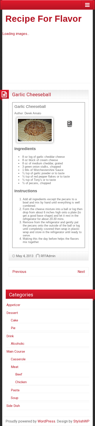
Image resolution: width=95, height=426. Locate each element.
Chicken (21, 382)
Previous (19, 272)
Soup (14, 398)
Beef (18, 374)
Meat (14, 367)
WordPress (46, 421)
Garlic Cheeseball (31, 94)
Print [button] (69, 125)
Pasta (15, 390)
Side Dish (13, 406)
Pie (13, 328)
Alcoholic (17, 344)
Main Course (15, 351)
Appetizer (13, 305)
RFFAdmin (48, 256)
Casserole (18, 359)
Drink (10, 336)
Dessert (12, 313)
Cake (14, 320)
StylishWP (81, 421)
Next (81, 272)
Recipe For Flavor (43, 19)
